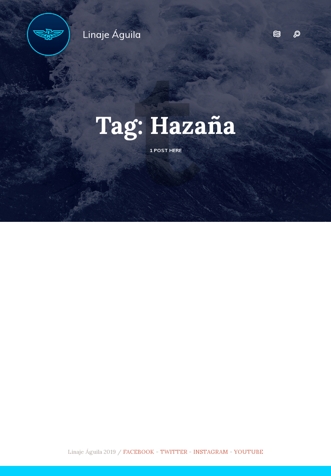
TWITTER (173, 451)
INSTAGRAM (210, 451)
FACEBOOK (138, 451)
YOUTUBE (248, 451)
